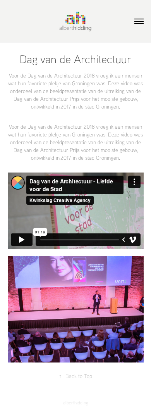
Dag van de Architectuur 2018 (60, 126)
